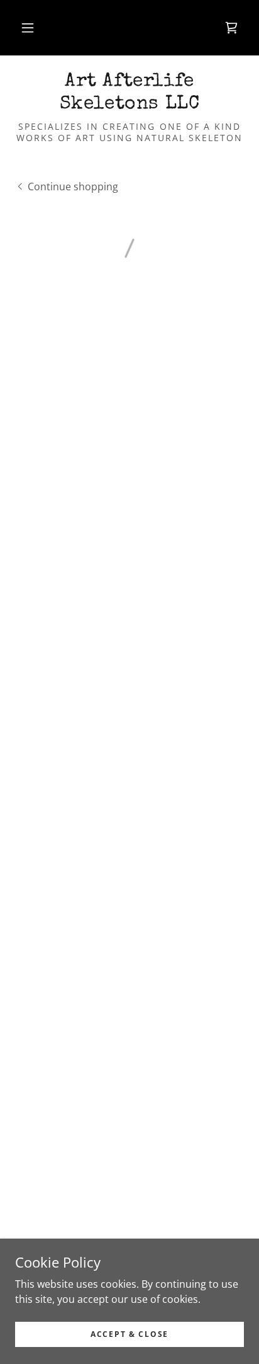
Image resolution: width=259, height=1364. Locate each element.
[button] (27, 27)
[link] (129, 93)
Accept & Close (129, 1334)
